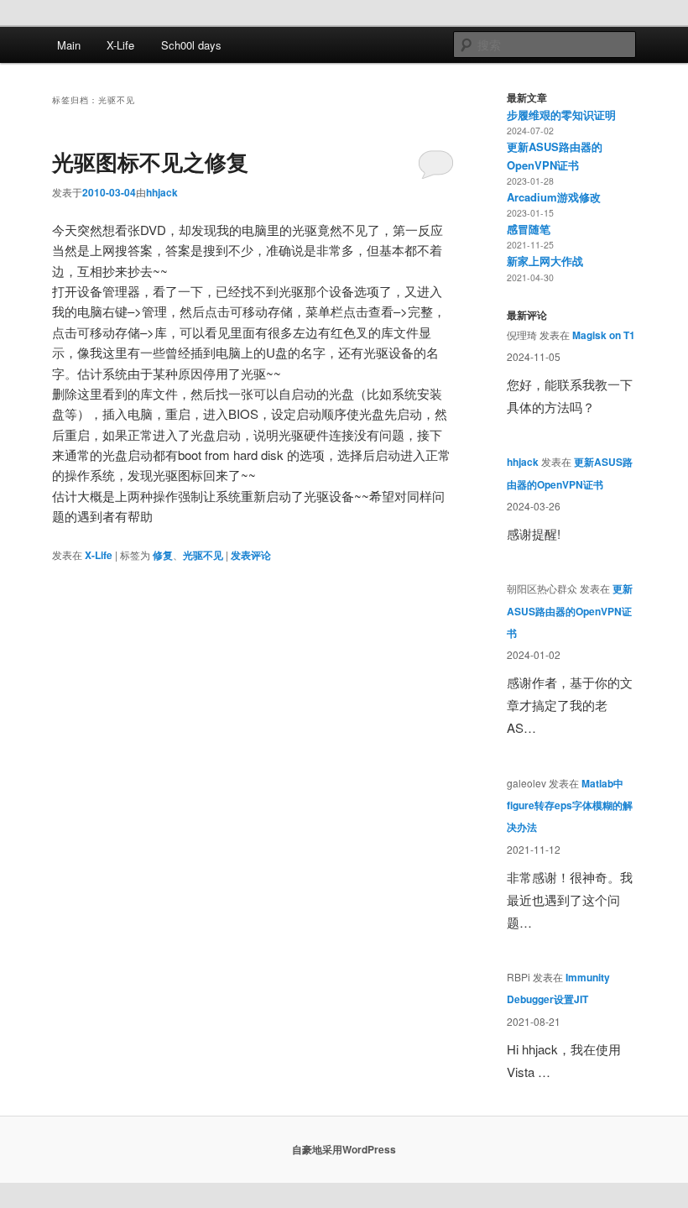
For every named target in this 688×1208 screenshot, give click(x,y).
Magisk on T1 (603, 335)
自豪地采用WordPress (344, 1149)
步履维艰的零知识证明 (561, 115)
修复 (163, 554)
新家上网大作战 (545, 261)
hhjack (162, 192)
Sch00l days (191, 45)
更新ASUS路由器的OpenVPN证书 (570, 611)
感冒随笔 (528, 229)
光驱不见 (203, 554)
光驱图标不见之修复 (150, 161)
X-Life (120, 45)
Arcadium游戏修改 (554, 197)
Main (69, 45)
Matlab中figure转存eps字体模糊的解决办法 (570, 805)
